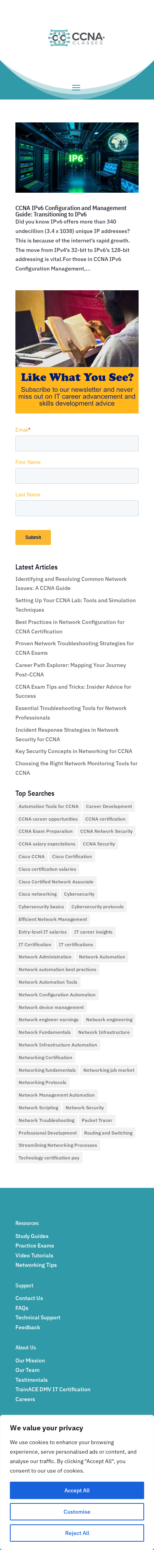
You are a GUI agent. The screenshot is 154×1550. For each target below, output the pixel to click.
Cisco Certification (72, 856)
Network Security (85, 1107)
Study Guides (32, 1236)
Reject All (77, 1533)
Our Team (27, 1369)
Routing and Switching (108, 1133)
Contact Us (29, 1298)
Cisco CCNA (32, 856)
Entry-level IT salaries (43, 932)
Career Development (109, 806)
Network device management (51, 1007)
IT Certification (35, 944)
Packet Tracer (97, 1120)
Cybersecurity (79, 894)
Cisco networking (37, 894)
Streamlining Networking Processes (58, 1145)
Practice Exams (34, 1245)
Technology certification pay (49, 1158)
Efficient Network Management (53, 919)
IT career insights (93, 932)
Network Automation (102, 957)
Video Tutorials (34, 1255)
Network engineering (109, 1019)
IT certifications (76, 944)
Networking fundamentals (47, 1070)
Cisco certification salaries (47, 869)
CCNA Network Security (106, 831)
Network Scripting (38, 1107)
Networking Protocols (42, 1082)
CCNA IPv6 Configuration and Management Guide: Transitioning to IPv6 (70, 211)
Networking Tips (36, 1264)
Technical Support (37, 1317)
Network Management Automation (57, 1095)
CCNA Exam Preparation (46, 831)
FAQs (21, 1307)
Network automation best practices (57, 969)
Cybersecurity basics (41, 906)
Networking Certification (45, 1057)
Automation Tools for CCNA (49, 806)
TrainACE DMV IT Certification (52, 1389)
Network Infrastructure (104, 1032)
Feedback (27, 1327)
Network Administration (45, 957)
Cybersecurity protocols (97, 906)
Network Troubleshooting (46, 1120)
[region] (77, 1482)
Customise (77, 1511)
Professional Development (48, 1133)
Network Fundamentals (45, 1032)
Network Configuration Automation (57, 995)
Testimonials (31, 1379)
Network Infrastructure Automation (58, 1045)
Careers (25, 1399)
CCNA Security (99, 844)
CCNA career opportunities (48, 819)
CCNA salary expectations (47, 844)
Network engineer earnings (49, 1019)
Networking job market (108, 1070)
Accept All (77, 1490)
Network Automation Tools (48, 982)
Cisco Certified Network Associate (56, 882)
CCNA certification (105, 819)
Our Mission (30, 1360)
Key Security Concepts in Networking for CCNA (73, 751)
